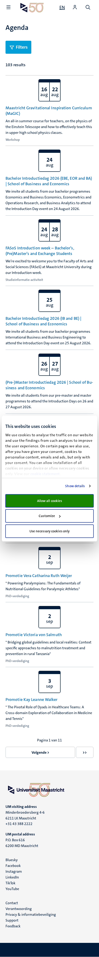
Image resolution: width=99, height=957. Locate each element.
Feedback (13, 926)
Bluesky (12, 859)
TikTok (10, 883)
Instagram (14, 871)
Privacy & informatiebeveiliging (31, 914)
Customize (47, 516)
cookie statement (45, 473)
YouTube (12, 888)
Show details (75, 486)
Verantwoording (19, 908)
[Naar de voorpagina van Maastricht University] (32, 7)
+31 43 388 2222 (19, 823)
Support (12, 920)
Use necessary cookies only (49, 531)
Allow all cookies (49, 501)
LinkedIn (12, 877)
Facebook (13, 865)
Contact (12, 903)
